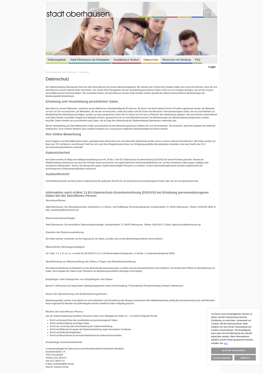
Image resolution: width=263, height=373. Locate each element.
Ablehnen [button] (245, 358)
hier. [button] (226, 343)
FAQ (197, 59)
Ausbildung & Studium (126, 59)
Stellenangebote (56, 59)
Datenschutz (150, 59)
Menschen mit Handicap (176, 59)
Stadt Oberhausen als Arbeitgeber (89, 59)
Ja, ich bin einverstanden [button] (233, 350)
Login (212, 66)
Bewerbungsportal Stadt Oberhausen (61, 72)
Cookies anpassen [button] (222, 358)
